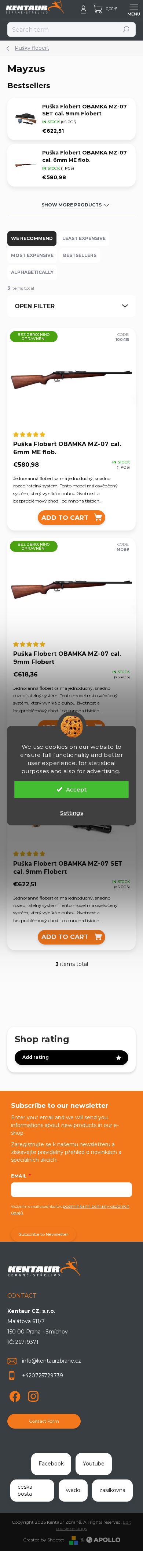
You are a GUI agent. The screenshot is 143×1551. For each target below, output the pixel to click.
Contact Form (44, 1421)
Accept (76, 789)
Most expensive (32, 255)
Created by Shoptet (43, 1540)
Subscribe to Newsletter (43, 1234)
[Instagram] (32, 1394)
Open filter (35, 306)
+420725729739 (42, 1375)
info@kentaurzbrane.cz (51, 1360)
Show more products (71, 205)
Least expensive (84, 238)
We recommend (32, 238)
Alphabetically (32, 272)
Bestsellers (79, 255)
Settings (71, 812)
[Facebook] (13, 1394)
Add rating (35, 1057)
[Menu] (134, 9)
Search (126, 29)
